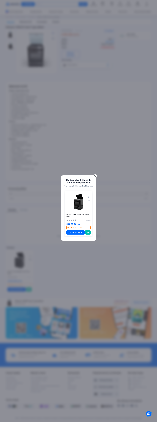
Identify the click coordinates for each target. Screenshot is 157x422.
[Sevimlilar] (89, 197)
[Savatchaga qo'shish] (88, 232)
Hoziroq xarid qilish (75, 232)
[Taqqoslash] (89, 200)
